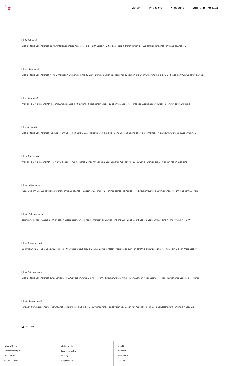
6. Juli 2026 (31, 40)
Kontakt (120, 346)
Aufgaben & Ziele (67, 361)
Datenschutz (122, 355)
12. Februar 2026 (33, 243)
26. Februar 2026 (34, 214)
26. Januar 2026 (33, 301)
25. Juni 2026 (32, 69)
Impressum (121, 351)
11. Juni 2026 (31, 98)
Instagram (121, 360)
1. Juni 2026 (31, 127)
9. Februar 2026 (33, 272)
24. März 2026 (32, 185)
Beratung (64, 356)
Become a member (68, 351)
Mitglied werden (67, 346)
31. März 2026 (32, 156)
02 (27, 326)
